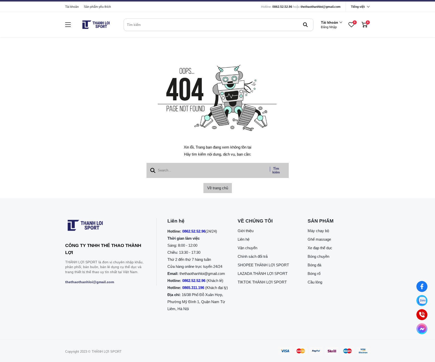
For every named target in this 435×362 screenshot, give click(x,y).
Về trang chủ (217, 188)
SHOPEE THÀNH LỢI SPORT (263, 265)
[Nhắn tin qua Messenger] (422, 329)
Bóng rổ (314, 273)
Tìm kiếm (276, 170)
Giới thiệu (245, 231)
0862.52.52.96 (282, 7)
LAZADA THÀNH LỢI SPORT (262, 273)
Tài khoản (72, 7)
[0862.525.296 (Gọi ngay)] (422, 315)
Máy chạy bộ (318, 231)
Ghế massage (319, 239)
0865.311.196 (193, 287)
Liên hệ (243, 239)
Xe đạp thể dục (320, 248)
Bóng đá (314, 265)
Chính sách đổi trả (253, 256)
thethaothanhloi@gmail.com (321, 7)
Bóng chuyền (318, 256)
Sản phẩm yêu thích (97, 7)
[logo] (96, 24)
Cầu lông (315, 282)
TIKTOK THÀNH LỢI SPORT (262, 282)
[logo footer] (105, 226)
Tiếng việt (358, 7)
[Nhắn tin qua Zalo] (422, 301)
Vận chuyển (247, 248)
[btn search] (305, 25)
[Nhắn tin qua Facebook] (422, 286)
